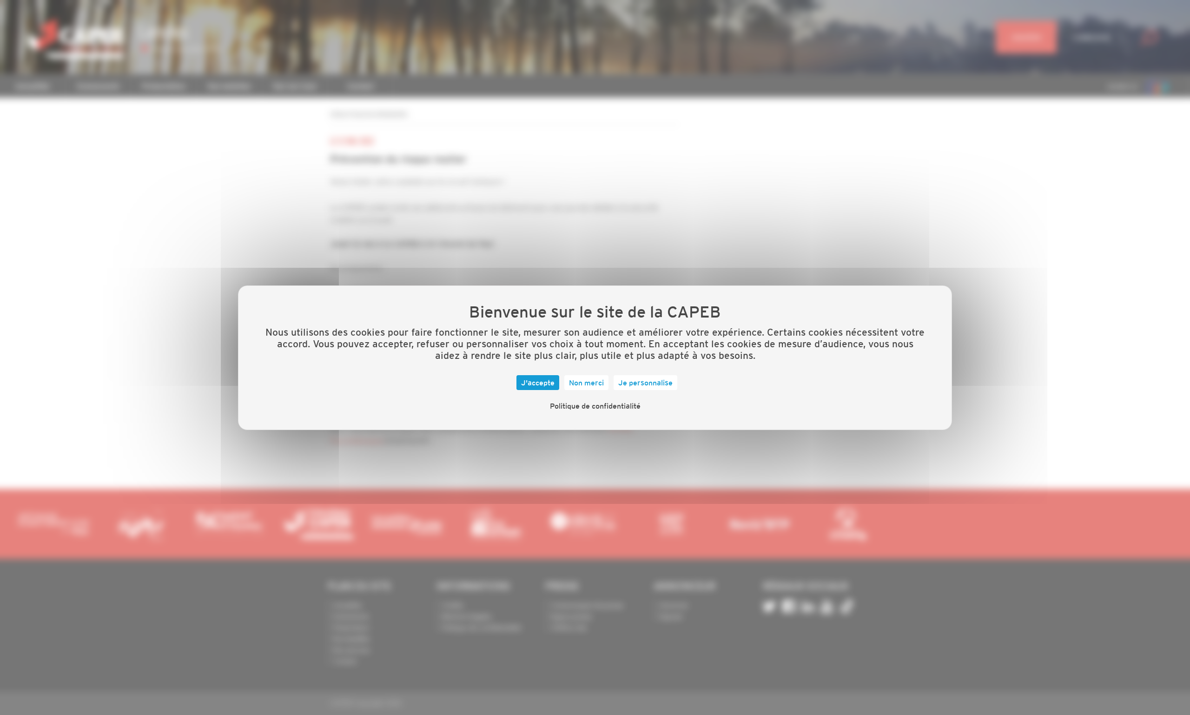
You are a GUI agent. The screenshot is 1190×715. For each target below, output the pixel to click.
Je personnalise (645, 382)
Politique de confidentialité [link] (595, 406)
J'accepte (538, 382)
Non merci (586, 382)
